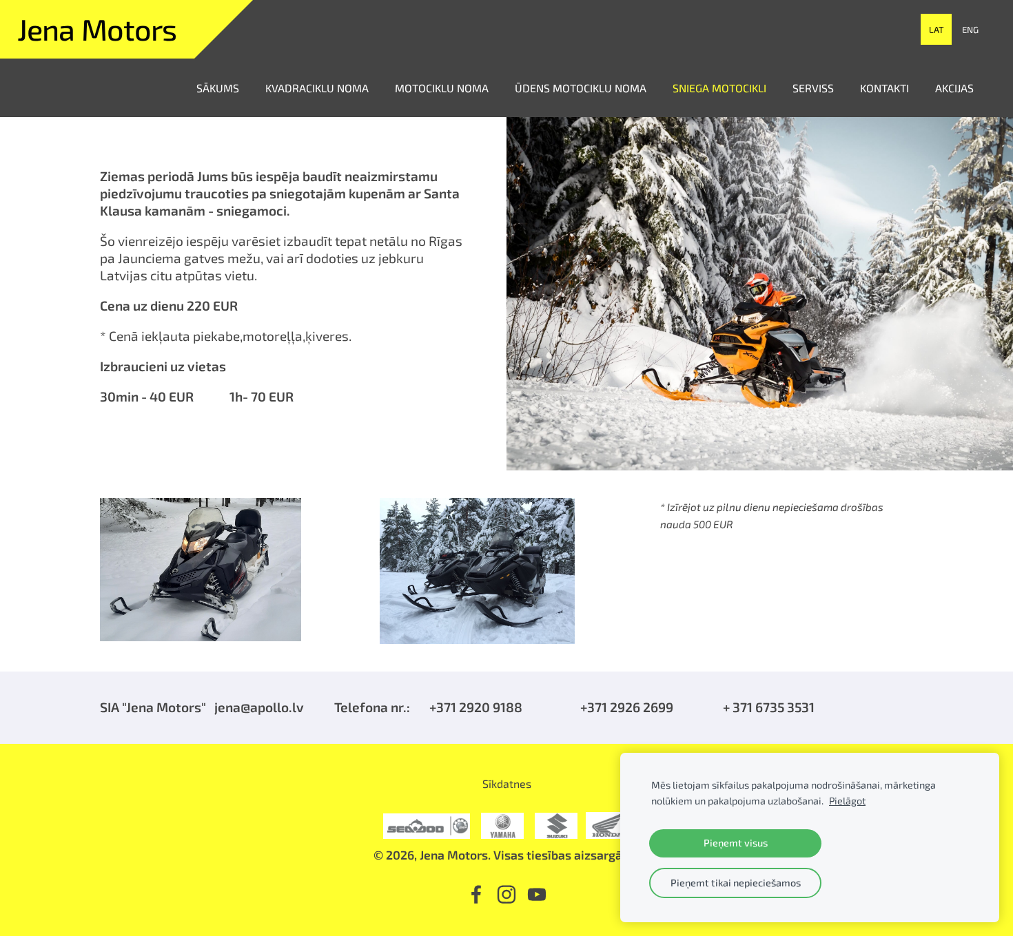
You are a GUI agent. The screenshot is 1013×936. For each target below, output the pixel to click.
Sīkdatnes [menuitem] (506, 783)
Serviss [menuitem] (813, 87)
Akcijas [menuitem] (954, 87)
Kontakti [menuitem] (884, 87)
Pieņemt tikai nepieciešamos (736, 882)
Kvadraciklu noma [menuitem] (317, 87)
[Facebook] (476, 894)
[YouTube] (537, 894)
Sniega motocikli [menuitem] (719, 87)
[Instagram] (506, 894)
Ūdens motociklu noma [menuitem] (580, 87)
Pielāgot (847, 801)
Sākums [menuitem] (217, 87)
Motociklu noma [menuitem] (442, 87)
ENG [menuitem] (970, 29)
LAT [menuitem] (936, 29)
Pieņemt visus (736, 843)
